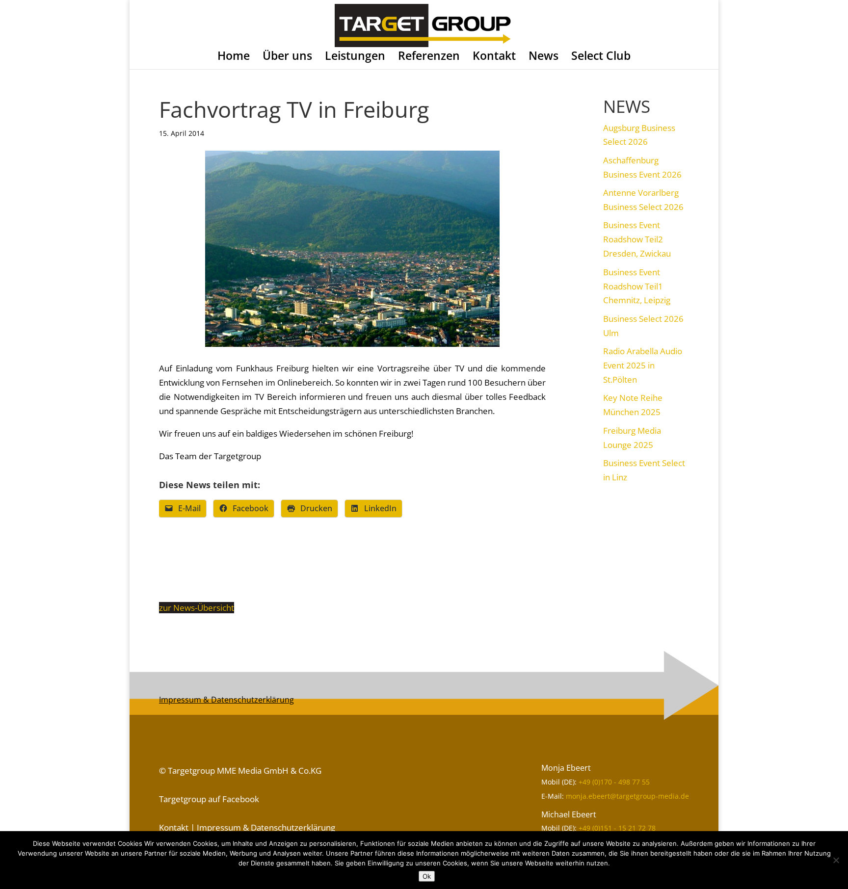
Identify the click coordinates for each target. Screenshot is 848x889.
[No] (836, 860)
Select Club (601, 57)
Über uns (287, 57)
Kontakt (494, 57)
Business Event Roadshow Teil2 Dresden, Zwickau (637, 239)
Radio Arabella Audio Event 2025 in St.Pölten (642, 365)
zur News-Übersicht (196, 607)
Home (233, 57)
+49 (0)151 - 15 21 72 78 (617, 828)
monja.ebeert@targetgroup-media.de (627, 796)
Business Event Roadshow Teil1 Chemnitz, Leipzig (636, 286)
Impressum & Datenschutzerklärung (226, 699)
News (543, 57)
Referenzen (429, 57)
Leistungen (355, 57)
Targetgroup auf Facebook (209, 799)
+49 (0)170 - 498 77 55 (614, 781)
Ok (427, 876)
